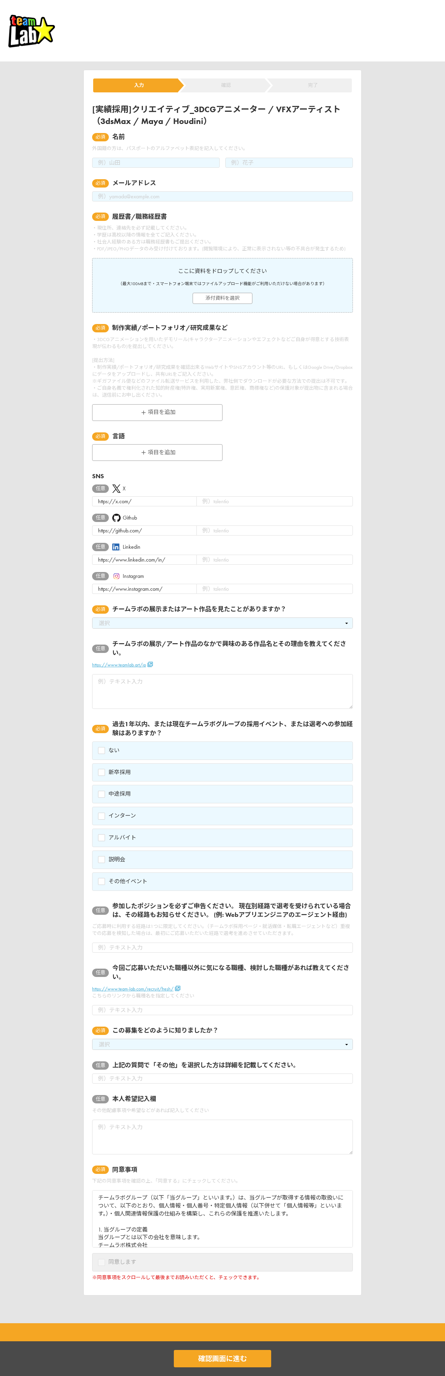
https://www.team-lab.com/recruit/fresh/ (132, 989)
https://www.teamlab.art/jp (119, 665)
